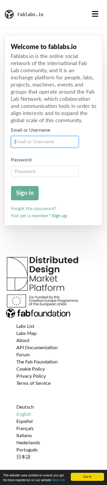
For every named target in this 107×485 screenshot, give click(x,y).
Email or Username (30, 130)
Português (27, 450)
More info (58, 480)
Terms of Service (33, 383)
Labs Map (26, 333)
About (22, 340)
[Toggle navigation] (95, 14)
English (23, 414)
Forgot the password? (33, 208)
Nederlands (28, 442)
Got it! (87, 476)
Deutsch (25, 407)
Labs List (25, 326)
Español (24, 421)
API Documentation (37, 347)
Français (25, 428)
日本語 (23, 457)
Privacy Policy (31, 376)
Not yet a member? (39, 215)
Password (21, 160)
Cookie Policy (30, 369)
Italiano (24, 435)
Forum (23, 354)
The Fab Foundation (37, 362)
